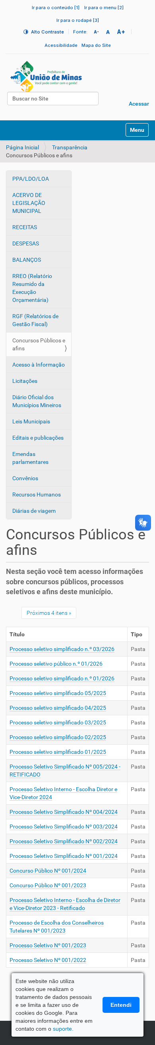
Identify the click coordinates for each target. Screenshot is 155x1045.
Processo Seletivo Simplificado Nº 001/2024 (64, 856)
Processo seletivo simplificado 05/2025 (58, 693)
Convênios (25, 478)
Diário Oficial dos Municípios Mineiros (36, 401)
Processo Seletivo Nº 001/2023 (48, 945)
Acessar (139, 103)
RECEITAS (24, 227)
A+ (121, 31)
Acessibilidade (61, 45)
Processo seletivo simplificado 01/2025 (58, 752)
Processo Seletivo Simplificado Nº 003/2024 (64, 826)
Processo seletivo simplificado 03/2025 (58, 722)
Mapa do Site (96, 45)
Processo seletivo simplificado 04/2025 (58, 708)
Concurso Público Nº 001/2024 (48, 870)
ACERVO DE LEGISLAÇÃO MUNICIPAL (28, 203)
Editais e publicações (38, 438)
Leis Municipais (31, 421)
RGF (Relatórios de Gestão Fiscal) (35, 320)
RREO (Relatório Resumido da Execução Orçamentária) (32, 288)
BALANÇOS (26, 260)
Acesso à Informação (38, 364)
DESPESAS (25, 243)
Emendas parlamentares (30, 458)
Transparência (69, 147)
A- (96, 31)
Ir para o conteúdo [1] (55, 7)
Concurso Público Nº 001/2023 (48, 885)
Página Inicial (22, 147)
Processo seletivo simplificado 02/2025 (58, 737)
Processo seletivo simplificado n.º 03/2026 (62, 649)
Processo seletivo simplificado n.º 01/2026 (62, 678)
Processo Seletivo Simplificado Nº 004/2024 (64, 812)
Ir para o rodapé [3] (77, 20)
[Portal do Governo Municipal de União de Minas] (68, 77)
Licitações (24, 381)
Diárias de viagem (34, 511)
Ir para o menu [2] (104, 7)
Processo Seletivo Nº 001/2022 (48, 960)
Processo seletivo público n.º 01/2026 (56, 664)
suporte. (63, 1029)
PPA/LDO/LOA (30, 179)
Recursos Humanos (36, 494)
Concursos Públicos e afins (38, 344)
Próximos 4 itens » (49, 613)
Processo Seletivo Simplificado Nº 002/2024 (64, 841)
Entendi (121, 1005)
